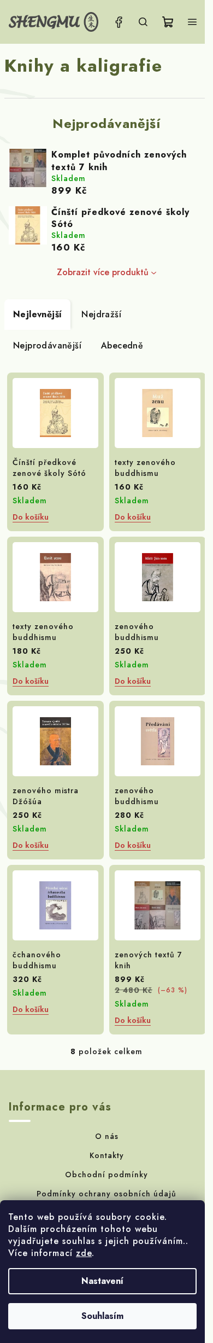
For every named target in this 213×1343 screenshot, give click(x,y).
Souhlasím (102, 1316)
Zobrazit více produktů (103, 272)
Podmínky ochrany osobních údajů (106, 1193)
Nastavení (102, 1281)
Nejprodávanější (47, 345)
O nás (107, 1136)
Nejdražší (101, 314)
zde (84, 1253)
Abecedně (122, 345)
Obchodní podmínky (106, 1174)
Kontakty (107, 1155)
